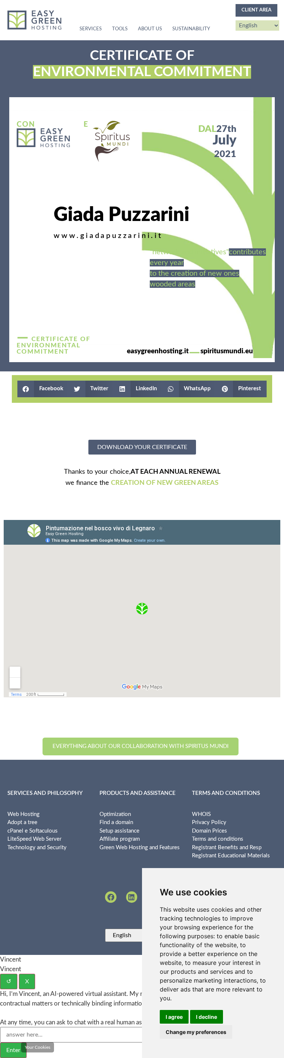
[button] (43, 389)
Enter (13, 1050)
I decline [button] (206, 1017)
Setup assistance (119, 831)
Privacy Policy (209, 822)
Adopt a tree (22, 822)
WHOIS (201, 814)
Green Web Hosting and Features (139, 847)
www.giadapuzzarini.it (108, 235)
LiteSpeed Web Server (34, 839)
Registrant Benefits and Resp (226, 847)
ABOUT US (150, 29)
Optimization (115, 814)
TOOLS (120, 29)
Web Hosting (23, 814)
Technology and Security (37, 847)
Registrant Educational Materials (231, 855)
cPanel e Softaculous (32, 831)
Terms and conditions (217, 839)
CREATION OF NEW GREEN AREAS (165, 483)
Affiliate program (119, 839)
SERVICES (91, 29)
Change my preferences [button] (196, 1032)
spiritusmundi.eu (226, 351)
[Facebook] (110, 896)
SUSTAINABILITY (191, 29)
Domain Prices (209, 831)
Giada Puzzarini (121, 215)
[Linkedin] (131, 896)
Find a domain (116, 822)
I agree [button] (174, 1017)
